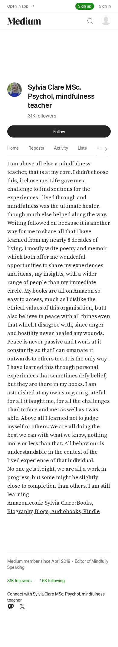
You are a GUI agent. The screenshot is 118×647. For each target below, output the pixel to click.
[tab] (13, 148)
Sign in (105, 5)
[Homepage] (24, 21)
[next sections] (106, 149)
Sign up (84, 5)
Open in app (17, 5)
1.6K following (52, 580)
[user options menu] (106, 20)
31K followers (42, 115)
